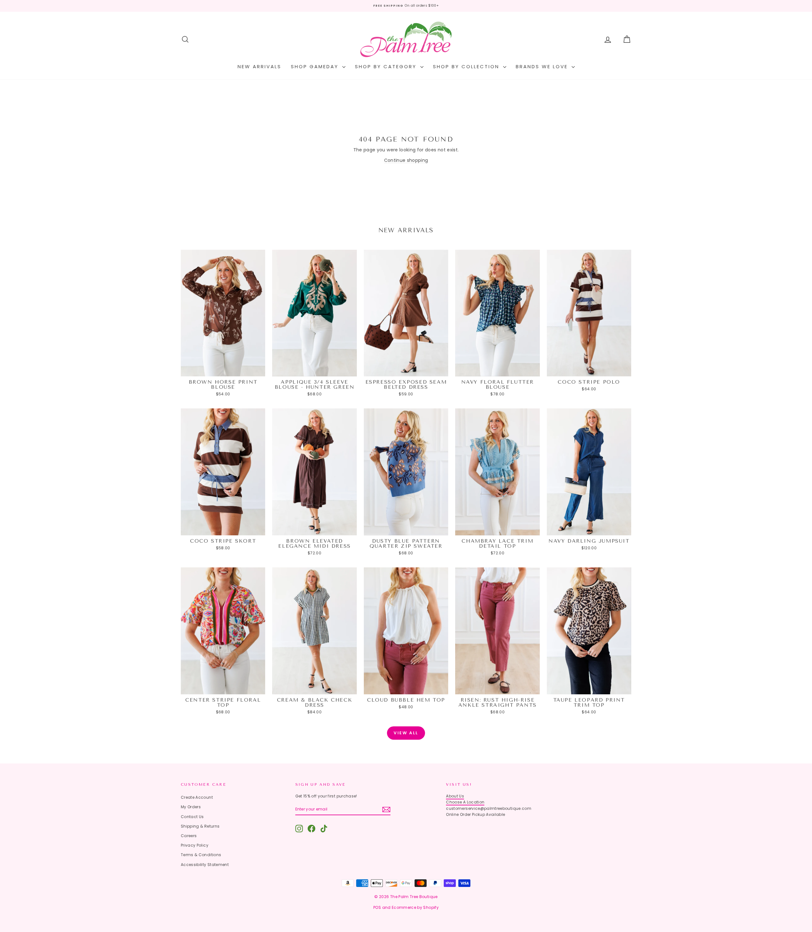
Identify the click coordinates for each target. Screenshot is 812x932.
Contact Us (192, 816)
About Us (455, 796)
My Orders (191, 807)
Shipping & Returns (200, 826)
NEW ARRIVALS (259, 66)
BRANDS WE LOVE (543, 66)
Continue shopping (406, 160)
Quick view (223, 370)
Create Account (197, 797)
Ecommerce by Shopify (415, 907)
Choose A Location (465, 802)
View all (406, 733)
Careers (189, 835)
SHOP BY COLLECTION (467, 66)
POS (377, 907)
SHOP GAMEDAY (316, 66)
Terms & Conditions (201, 854)
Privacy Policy (194, 845)
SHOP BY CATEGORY (387, 66)
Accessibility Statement (205, 864)
